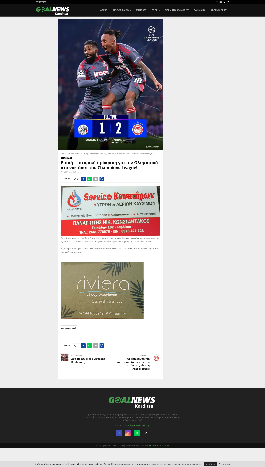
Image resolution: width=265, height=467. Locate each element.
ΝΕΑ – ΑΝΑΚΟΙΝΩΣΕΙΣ (177, 10)
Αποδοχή (210, 464)
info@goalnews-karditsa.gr (138, 435)
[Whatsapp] (224, 2)
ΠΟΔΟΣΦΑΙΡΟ (121, 10)
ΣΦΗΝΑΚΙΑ (200, 10)
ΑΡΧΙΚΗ (104, 10)
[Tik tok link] (228, 2)
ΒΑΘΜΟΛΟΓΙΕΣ (218, 10)
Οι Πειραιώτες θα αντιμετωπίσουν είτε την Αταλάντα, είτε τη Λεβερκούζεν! (133, 374)
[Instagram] (220, 2)
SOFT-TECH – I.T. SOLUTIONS (158, 456)
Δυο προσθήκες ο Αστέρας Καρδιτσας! (88, 371)
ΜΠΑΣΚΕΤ (141, 10)
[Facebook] (217, 2)
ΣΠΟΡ (155, 10)
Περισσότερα (224, 464)
